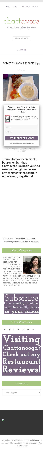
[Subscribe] (33, 329)
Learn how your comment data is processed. (21, 241)
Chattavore (21, 15)
